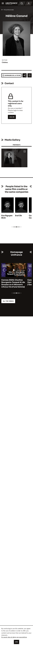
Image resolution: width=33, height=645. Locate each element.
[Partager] (24, 75)
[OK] (16, 642)
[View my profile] (28, 3)
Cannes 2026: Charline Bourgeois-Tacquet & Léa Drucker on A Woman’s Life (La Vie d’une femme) (13, 283)
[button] (25, 151)
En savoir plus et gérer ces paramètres (14, 637)
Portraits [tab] (16, 145)
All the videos (8, 301)
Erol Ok (18, 215)
